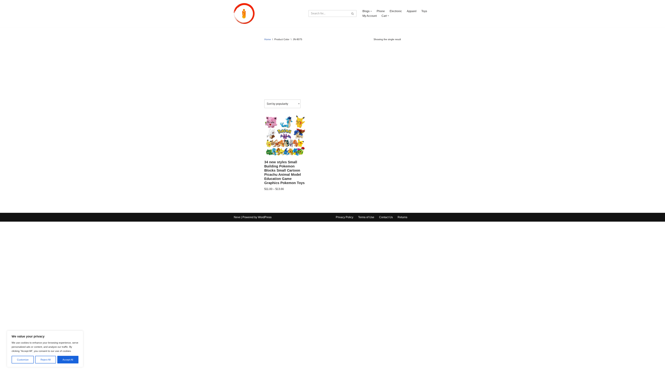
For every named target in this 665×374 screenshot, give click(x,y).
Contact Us (386, 217)
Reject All (46, 359)
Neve (237, 217)
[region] (45, 349)
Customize (23, 359)
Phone (381, 11)
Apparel (411, 11)
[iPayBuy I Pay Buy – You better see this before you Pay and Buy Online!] (244, 13)
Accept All (68, 359)
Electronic (396, 11)
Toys (424, 11)
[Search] (353, 13)
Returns (402, 217)
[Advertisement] (332, 71)
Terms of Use (366, 217)
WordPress (265, 217)
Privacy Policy (344, 217)
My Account (369, 15)
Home (267, 39)
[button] (371, 11)
